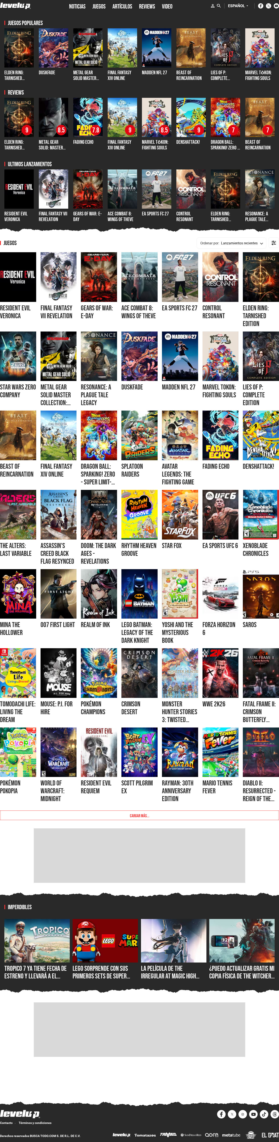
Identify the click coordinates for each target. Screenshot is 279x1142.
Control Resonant (184, 216)
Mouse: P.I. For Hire (57, 708)
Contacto (6, 1123)
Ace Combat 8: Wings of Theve (120, 216)
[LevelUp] (122, 1135)
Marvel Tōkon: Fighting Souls (258, 75)
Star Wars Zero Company (18, 391)
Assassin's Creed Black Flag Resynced (57, 553)
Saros (250, 625)
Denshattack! (188, 142)
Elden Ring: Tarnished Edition (220, 219)
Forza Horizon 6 (218, 628)
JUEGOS (98, 5)
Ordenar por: (209, 243)
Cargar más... (139, 815)
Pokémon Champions (93, 708)
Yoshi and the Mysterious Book (177, 632)
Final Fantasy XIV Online (119, 75)
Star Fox (172, 545)
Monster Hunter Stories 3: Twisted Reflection (179, 715)
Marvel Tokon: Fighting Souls (219, 391)
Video (167, 5)
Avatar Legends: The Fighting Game (178, 474)
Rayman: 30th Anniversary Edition (177, 791)
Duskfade (47, 72)
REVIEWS (147, 5)
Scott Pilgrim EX (137, 787)
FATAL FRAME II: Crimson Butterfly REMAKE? (259, 715)
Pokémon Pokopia (10, 787)
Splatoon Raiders (132, 470)
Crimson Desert (130, 708)
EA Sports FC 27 (155, 213)
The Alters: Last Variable (16, 549)
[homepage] (15, 6)
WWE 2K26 (213, 704)
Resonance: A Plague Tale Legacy (256, 219)
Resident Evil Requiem (96, 787)
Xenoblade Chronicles (256, 549)
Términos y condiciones (35, 1123)
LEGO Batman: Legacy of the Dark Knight (137, 632)
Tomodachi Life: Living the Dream (18, 711)
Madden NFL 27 (179, 387)
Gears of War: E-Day (87, 216)
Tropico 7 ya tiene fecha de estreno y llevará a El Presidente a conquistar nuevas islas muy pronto (35, 980)
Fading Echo (83, 142)
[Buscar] (219, 6)
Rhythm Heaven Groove (139, 549)
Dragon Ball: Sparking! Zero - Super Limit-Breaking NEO (225, 150)
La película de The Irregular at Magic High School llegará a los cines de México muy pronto (172, 980)
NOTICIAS (77, 5)
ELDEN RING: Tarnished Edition (14, 78)
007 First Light (58, 625)
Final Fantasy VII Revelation (53, 216)
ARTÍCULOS (122, 5)
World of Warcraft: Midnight (53, 791)
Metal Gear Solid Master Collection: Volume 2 (84, 81)
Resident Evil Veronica (15, 216)
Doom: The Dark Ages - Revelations (98, 553)
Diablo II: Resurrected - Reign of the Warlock (259, 794)
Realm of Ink (95, 625)
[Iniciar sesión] (213, 6)
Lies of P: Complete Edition (219, 78)
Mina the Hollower (11, 628)
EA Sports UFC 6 (220, 545)
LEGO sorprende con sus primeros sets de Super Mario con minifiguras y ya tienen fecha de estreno (103, 980)
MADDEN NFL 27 (154, 72)
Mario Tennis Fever (217, 787)
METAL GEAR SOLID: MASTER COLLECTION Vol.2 (53, 148)
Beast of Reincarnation (189, 75)
